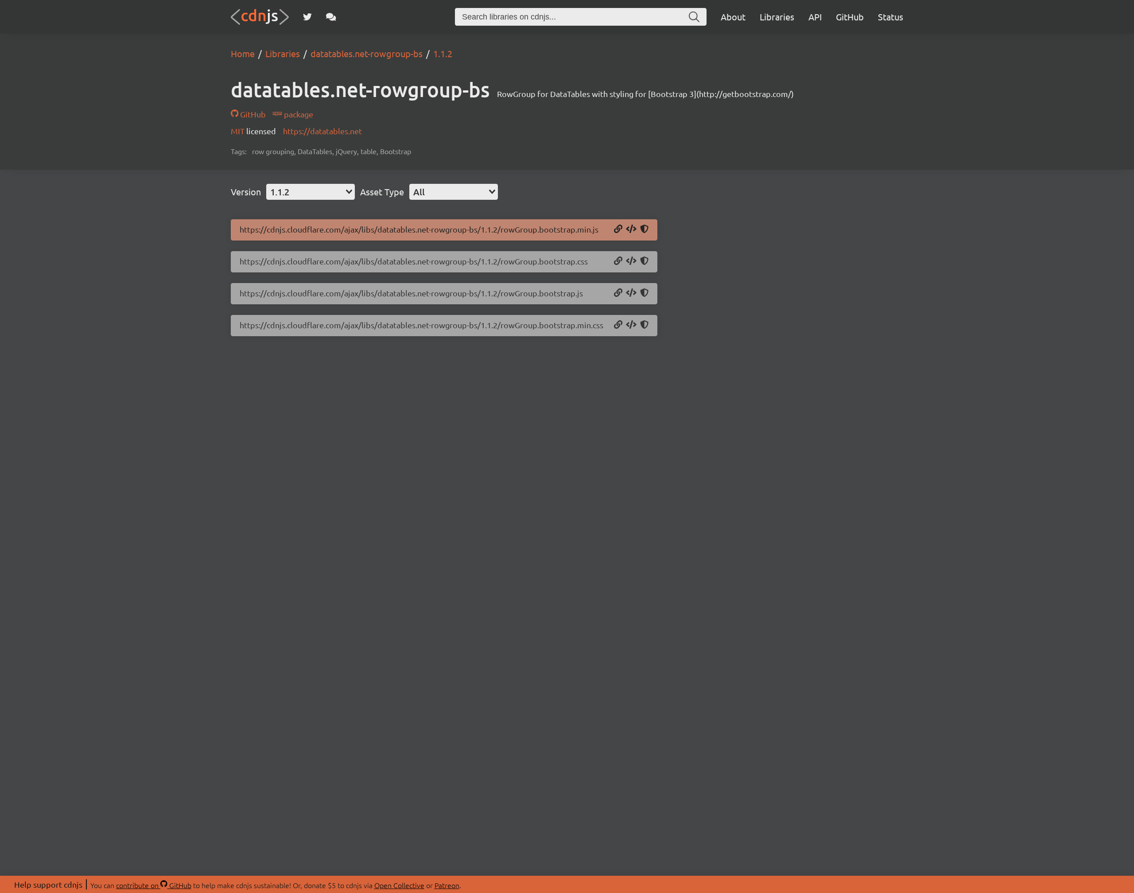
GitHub (850, 16)
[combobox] (310, 192)
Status (890, 16)
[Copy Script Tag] (631, 229)
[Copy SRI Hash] (644, 229)
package (297, 114)
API (815, 16)
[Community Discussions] (331, 17)
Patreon (447, 885)
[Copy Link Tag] (631, 261)
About (733, 16)
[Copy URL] (618, 229)
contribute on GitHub (153, 885)
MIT (238, 131)
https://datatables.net (322, 131)
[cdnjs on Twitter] (307, 17)
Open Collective (399, 885)
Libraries (777, 16)
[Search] (694, 17)
